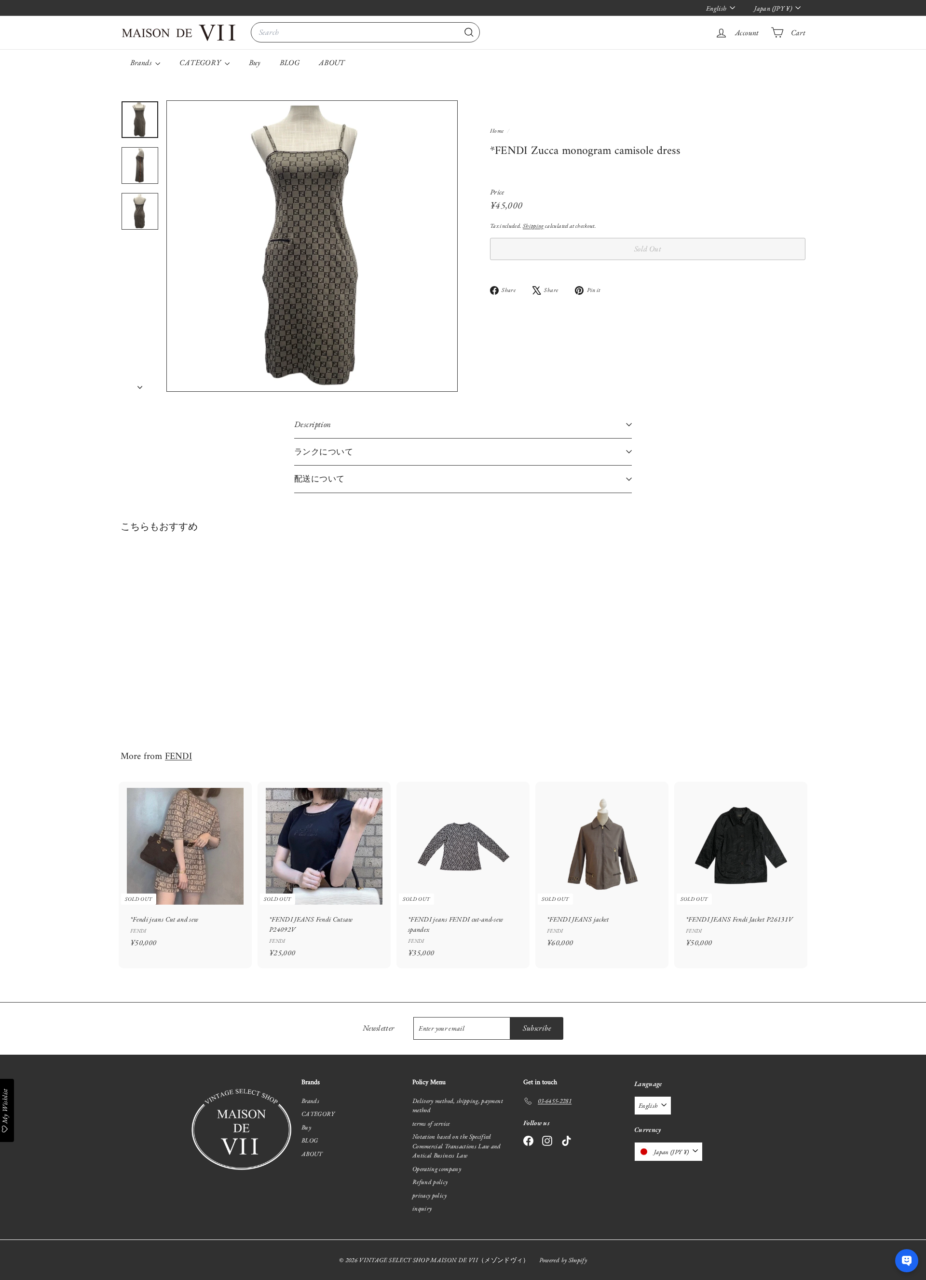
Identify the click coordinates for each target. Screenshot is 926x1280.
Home (497, 131)
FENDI (178, 756)
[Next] (140, 384)
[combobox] (365, 32)
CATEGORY (200, 62)
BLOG (290, 62)
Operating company (436, 1169)
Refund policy (430, 1182)
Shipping (533, 226)
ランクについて (323, 451)
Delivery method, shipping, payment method (457, 1106)
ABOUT (332, 62)
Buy (254, 62)
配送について (319, 478)
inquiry (422, 1208)
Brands (141, 62)
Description (312, 424)
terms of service (431, 1123)
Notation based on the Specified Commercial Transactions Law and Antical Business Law (456, 1145)
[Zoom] (312, 246)
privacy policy (429, 1195)
